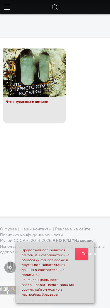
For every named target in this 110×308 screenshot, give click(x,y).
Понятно (85, 254)
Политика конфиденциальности (31, 235)
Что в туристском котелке (27, 102)
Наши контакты (36, 229)
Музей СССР (12, 240)
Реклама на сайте (73, 229)
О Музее (8, 229)
